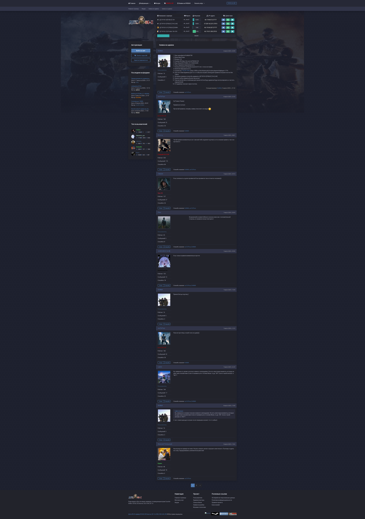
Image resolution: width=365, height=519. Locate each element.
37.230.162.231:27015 (210, 23)
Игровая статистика (199, 507)
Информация (144, 3)
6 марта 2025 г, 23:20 (229, 96)
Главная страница (133, 8)
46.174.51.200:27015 (210, 31)
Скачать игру (198, 3)
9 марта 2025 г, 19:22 (229, 444)
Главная (132, 3)
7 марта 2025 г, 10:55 (229, 289)
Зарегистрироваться (141, 60)
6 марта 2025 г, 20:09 (229, 51)
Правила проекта (217, 502)
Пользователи (197, 497)
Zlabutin (160, 174)
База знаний (216, 505)
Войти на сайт (232, 3)
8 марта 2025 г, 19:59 (229, 405)
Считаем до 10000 (137, 101)
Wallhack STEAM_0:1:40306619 (141, 93)
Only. (137, 82)
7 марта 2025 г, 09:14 (229, 174)
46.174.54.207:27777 (210, 27)
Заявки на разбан (198, 505)
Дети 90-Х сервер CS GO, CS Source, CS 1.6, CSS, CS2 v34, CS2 (147, 514)
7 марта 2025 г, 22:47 (229, 367)
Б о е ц (160, 135)
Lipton (160, 367)
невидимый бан (136, 86)
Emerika (138, 97)
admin (138, 90)
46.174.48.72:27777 (211, 20)
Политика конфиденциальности (222, 500)
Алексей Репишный (165, 444)
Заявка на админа (153, 8)
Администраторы (198, 500)
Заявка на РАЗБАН (185, 3)
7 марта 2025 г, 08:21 (229, 135)
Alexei (138, 112)
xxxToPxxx (188, 92)
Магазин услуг (179, 500)
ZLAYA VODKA (140, 105)
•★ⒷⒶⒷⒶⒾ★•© (164, 251)
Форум (158, 3)
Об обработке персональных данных (223, 497)
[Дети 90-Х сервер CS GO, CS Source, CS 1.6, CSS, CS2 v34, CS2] (140, 19)
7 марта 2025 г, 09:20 (229, 212)
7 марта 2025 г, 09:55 (229, 251)
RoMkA (160, 51)
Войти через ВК (141, 55)
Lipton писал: (179, 411)
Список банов (197, 502)
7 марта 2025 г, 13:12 (229, 328)
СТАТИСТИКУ (186, 70)
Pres (159, 212)
